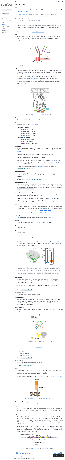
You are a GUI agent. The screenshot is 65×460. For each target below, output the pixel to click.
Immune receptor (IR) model (6, 21)
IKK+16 (56, 273)
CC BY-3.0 (48, 398)
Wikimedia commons (36, 398)
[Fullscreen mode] (60, 1)
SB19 (41, 210)
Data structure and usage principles (6, 14)
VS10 (49, 210)
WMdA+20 (37, 267)
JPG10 (45, 210)
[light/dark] (63, 1)
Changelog (4, 28)
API (2, 18)
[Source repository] (56, 1)
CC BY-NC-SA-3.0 (45, 114)
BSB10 (44, 208)
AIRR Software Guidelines (45, 16)
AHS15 (25, 83)
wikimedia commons (56, 65)
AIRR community (23, 14)
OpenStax (28, 65)
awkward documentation (38, 31)
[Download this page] (58, 2)
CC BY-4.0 (38, 65)
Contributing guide (5, 26)
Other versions (5, 30)
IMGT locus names (33, 124)
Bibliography (4, 32)
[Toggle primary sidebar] (15, 1)
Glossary (4, 24)
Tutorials (3, 16)
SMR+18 (36, 341)
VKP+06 (40, 195)
